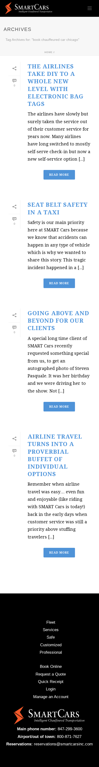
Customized (51, 645)
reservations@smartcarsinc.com (63, 744)
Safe (51, 637)
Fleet (50, 622)
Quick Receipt (50, 681)
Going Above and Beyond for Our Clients (58, 321)
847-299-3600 (70, 729)
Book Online (51, 666)
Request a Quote (51, 674)
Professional (51, 652)
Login (51, 689)
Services (51, 630)
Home (48, 52)
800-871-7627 (69, 736)
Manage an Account (50, 697)
